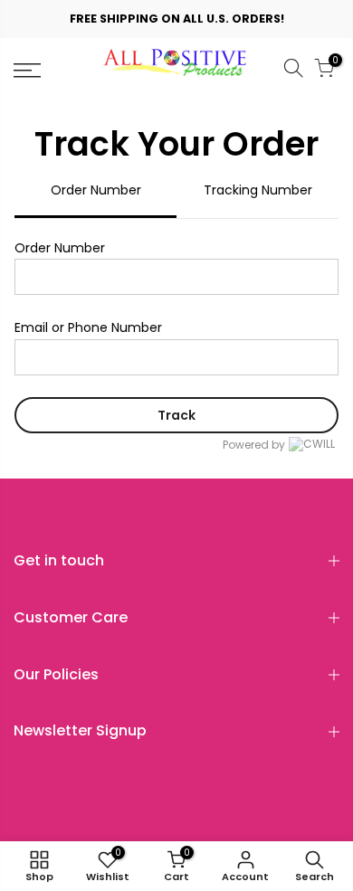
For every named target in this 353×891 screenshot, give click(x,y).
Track (176, 415)
